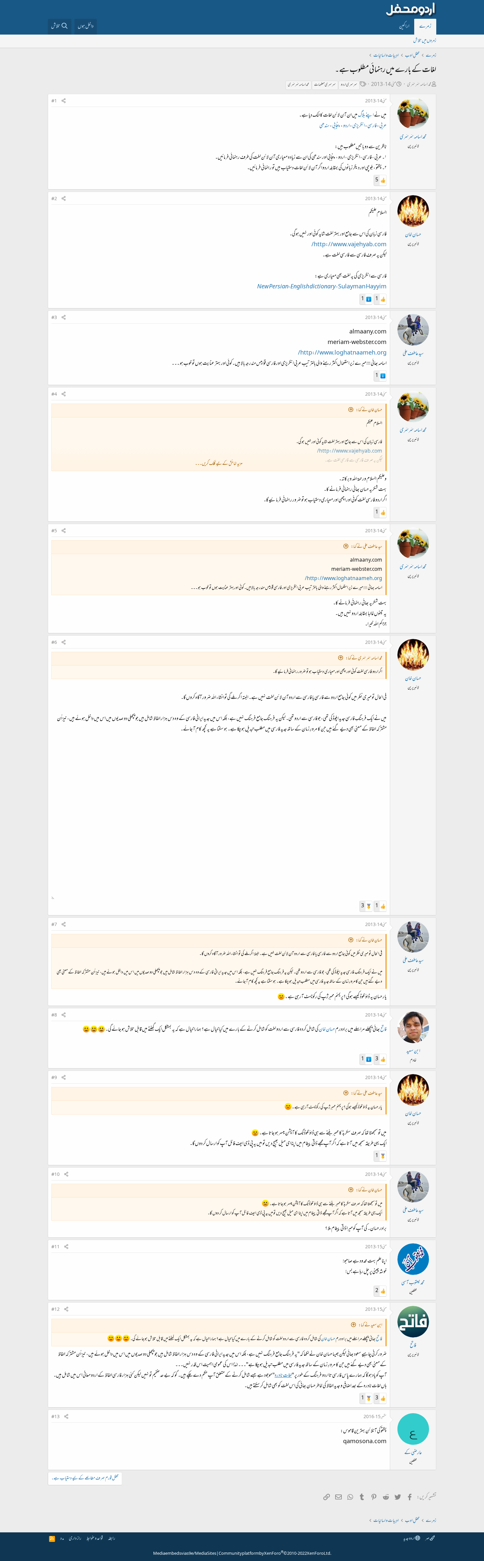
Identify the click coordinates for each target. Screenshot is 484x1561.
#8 (54, 1015)
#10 (55, 1175)
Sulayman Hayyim (322, 287)
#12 (55, 1310)
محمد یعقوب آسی (413, 1283)
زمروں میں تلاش (424, 41)
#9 (54, 1078)
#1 (54, 101)
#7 (54, 925)
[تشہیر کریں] (63, 101)
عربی (383, 126)
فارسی (372, 126)
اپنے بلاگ (366, 115)
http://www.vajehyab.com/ (349, 245)
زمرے (425, 27)
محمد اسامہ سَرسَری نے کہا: (364, 658)
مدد (62, 1538)
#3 (54, 318)
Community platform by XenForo (275, 1553)
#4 (54, 395)
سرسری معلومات (325, 85)
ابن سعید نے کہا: (370, 1325)
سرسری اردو (349, 85)
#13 (55, 1417)
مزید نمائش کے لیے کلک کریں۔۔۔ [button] (218, 464)
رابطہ (111, 1538)
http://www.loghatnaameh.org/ (342, 353)
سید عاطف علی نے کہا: (366, 546)
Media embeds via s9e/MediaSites (184, 1553)
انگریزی (358, 126)
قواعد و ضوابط (95, 1538)
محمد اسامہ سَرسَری (419, 84)
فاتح (383, 1030)
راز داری (75, 1538)
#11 (55, 1247)
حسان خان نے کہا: (369, 410)
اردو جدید (409, 1538)
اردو (346, 126)
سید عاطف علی (413, 354)
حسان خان (413, 235)
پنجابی (336, 126)
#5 (54, 531)
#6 (54, 643)
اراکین (404, 27)
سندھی (324, 126)
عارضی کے (413, 1453)
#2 (54, 199)
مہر (427, 1538)
